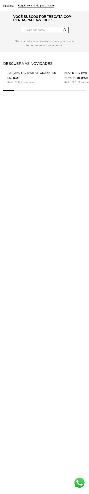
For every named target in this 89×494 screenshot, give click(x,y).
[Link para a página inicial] (9, 5)
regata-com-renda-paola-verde (36, 5)
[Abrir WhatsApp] (79, 483)
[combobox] (45, 30)
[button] (8, 90)
